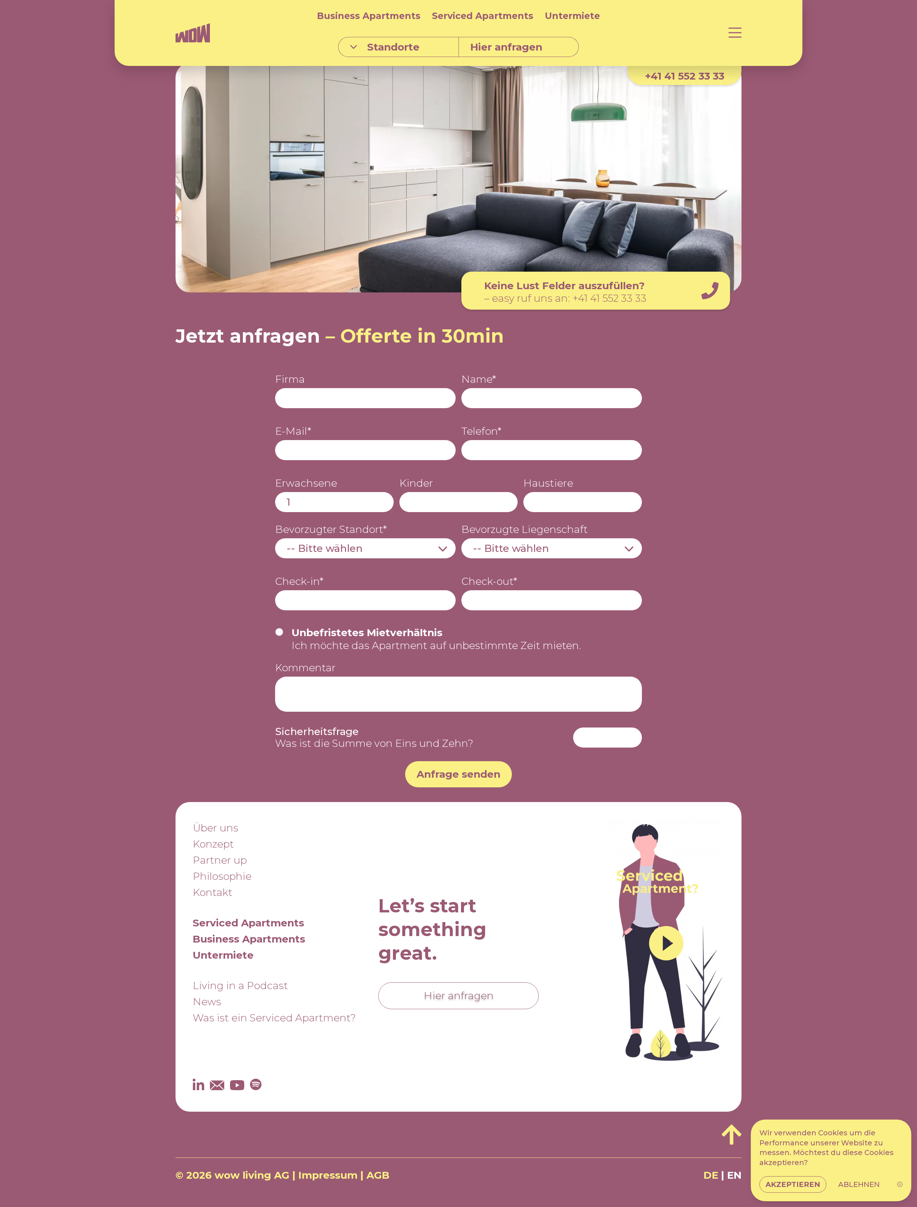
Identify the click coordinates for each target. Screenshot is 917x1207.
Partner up (220, 860)
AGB (377, 1175)
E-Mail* (293, 431)
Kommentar (305, 668)
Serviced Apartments (482, 15)
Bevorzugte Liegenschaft (524, 529)
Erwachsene (306, 483)
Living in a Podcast (240, 985)
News (207, 1002)
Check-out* (489, 581)
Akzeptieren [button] (792, 1184)
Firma (290, 379)
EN (734, 1175)
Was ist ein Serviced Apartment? (274, 1018)
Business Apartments (369, 15)
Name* (478, 379)
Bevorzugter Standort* (331, 529)
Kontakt (212, 892)
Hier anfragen (459, 995)
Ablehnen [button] (859, 1184)
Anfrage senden (458, 774)
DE (711, 1175)
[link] (900, 1184)
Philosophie (222, 876)
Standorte (393, 47)
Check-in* (299, 581)
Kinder (416, 483)
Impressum (327, 1175)
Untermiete (572, 15)
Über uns (215, 828)
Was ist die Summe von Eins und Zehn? (374, 737)
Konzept (213, 844)
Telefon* (481, 431)
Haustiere (548, 483)
